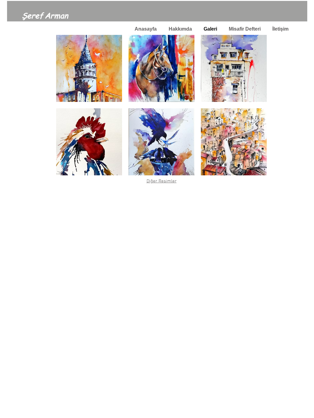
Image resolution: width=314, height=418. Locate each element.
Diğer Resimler (162, 181)
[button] (89, 68)
